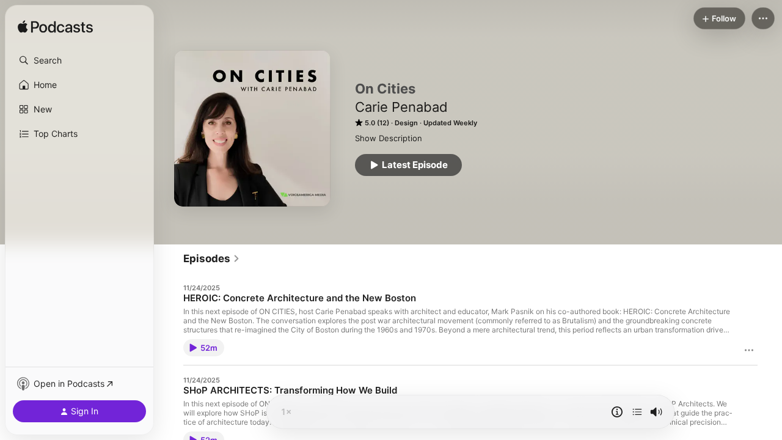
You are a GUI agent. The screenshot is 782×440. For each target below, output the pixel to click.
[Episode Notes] (617, 411)
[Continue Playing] (637, 411)
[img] (55, 27)
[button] (79, 60)
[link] (211, 258)
